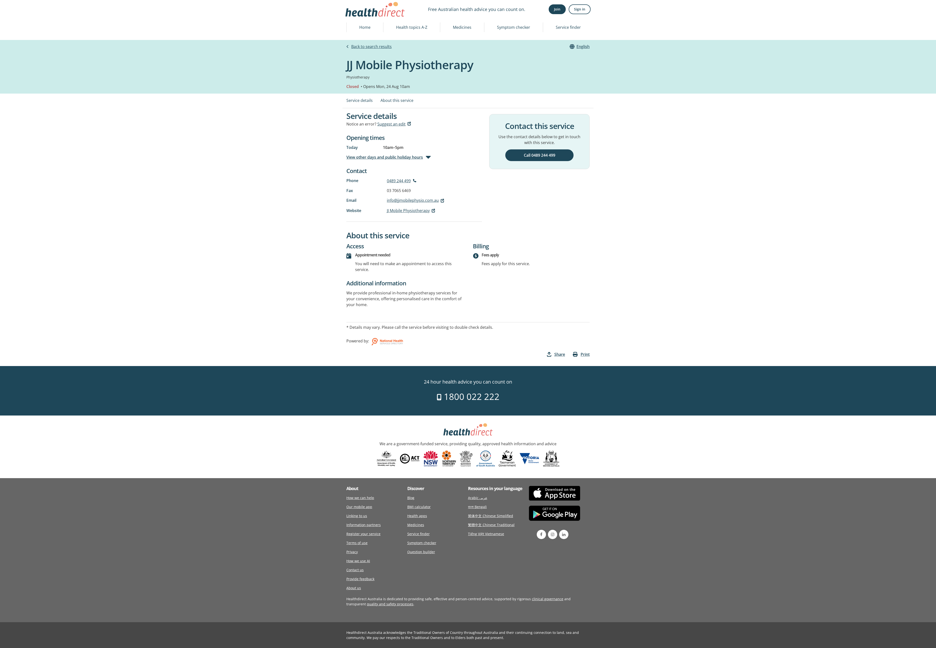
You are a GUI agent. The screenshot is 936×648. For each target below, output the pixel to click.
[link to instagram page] (552, 534)
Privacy (352, 552)
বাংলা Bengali (477, 506)
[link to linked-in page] (563, 534)
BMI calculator (419, 506)
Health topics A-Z (411, 27)
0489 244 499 (399, 181)
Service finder (568, 27)
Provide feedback (360, 579)
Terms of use (357, 543)
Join (557, 9)
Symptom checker (513, 27)
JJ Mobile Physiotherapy (408, 210)
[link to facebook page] (541, 534)
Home (364, 27)
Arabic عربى (477, 497)
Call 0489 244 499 (539, 155)
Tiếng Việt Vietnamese (486, 534)
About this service (396, 100)
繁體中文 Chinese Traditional (491, 524)
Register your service (363, 534)
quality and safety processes (390, 604)
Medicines (462, 27)
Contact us (355, 570)
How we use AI (358, 561)
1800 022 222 (470, 397)
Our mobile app (359, 506)
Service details (359, 100)
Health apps (417, 515)
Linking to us (356, 515)
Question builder (421, 552)
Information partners (363, 524)
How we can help (360, 497)
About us (353, 588)
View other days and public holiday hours (384, 157)
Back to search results (371, 46)
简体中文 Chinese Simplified (490, 515)
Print (585, 354)
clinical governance (547, 599)
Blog (410, 497)
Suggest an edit (391, 124)
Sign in (579, 9)
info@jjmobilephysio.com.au (413, 200)
